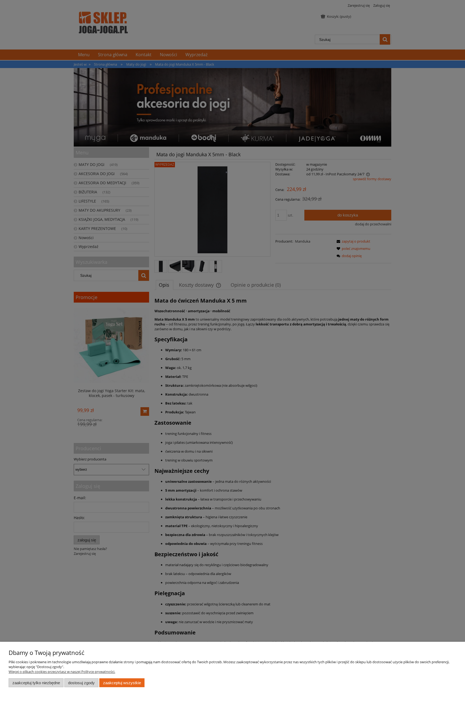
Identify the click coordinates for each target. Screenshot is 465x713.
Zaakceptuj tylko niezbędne (36, 682)
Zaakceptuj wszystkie (122, 682)
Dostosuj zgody (81, 682)
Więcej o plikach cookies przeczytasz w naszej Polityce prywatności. (62, 671)
